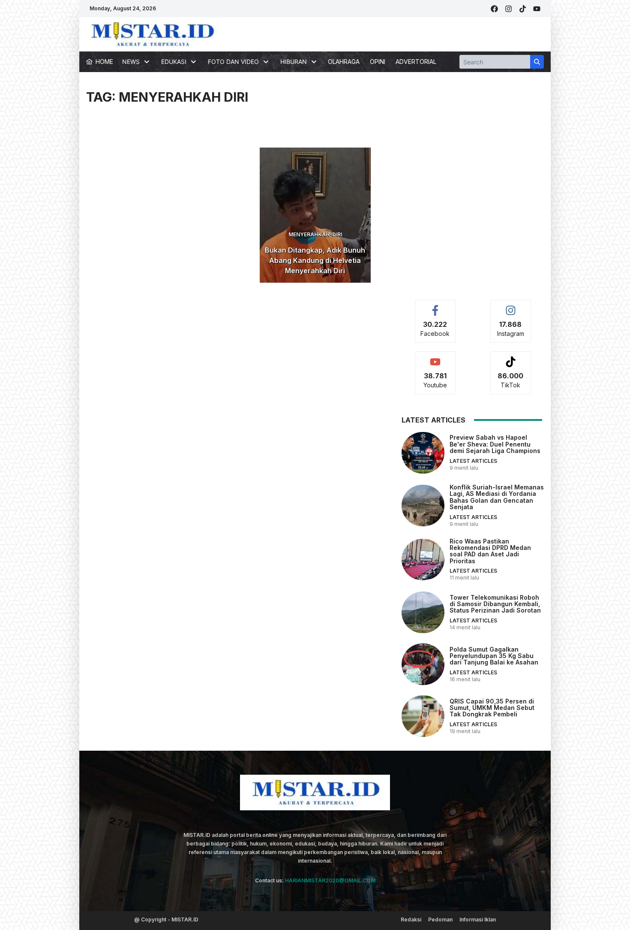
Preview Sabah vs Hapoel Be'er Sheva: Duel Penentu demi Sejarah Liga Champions (495, 444)
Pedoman (440, 919)
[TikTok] (522, 8)
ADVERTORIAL (416, 61)
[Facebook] (494, 8)
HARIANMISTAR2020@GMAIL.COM (330, 880)
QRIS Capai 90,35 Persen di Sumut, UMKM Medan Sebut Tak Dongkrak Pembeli (492, 708)
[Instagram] (508, 8)
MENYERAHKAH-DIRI (315, 234)
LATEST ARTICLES (473, 461)
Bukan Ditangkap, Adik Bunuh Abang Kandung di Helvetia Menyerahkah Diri (315, 260)
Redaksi (411, 919)
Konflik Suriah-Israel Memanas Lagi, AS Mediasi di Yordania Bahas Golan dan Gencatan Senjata (497, 496)
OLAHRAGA (344, 61)
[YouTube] (536, 8)
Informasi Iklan (477, 919)
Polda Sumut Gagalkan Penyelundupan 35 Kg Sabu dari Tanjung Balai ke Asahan (494, 656)
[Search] (537, 62)
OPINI (377, 61)
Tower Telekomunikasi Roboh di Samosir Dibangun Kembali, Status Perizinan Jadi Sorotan (495, 604)
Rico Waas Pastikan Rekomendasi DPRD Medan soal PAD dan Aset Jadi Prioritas (490, 551)
